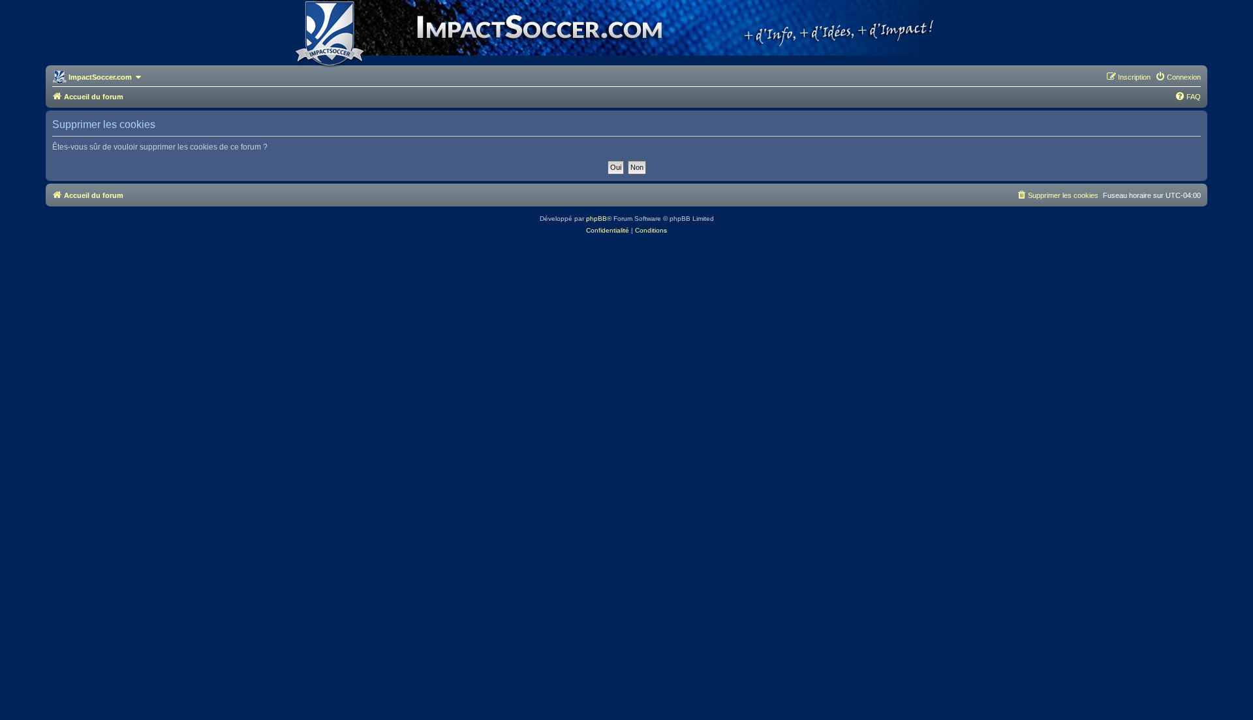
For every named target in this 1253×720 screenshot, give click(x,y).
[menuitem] (1178, 77)
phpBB (596, 218)
